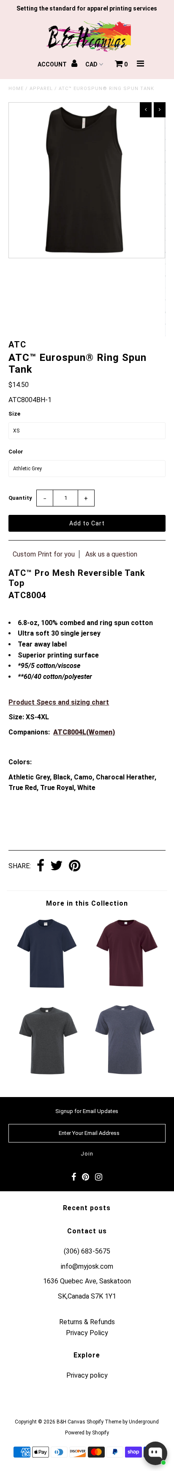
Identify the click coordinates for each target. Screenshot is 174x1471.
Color (15, 451)
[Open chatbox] (155, 1453)
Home (16, 88)
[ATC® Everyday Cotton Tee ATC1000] (126, 1075)
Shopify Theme (104, 1422)
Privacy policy (87, 1375)
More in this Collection (87, 903)
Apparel (41, 88)
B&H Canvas (71, 1422)
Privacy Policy (87, 1333)
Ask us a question (111, 554)
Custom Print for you (44, 554)
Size (14, 414)
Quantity (20, 498)
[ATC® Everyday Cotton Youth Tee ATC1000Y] (126, 988)
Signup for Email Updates (86, 1111)
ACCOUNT (53, 64)
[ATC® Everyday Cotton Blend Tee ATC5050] (47, 1075)
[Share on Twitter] (56, 866)
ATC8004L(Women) (84, 732)
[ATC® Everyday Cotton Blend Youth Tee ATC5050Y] (47, 988)
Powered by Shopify (87, 1433)
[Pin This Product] (74, 866)
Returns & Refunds (87, 1322)
